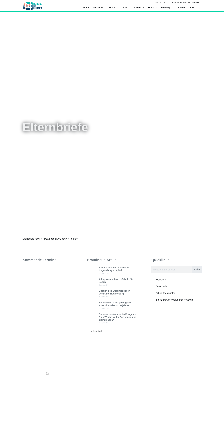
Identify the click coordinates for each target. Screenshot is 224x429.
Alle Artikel (96, 331)
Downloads (161, 286)
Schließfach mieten (165, 293)
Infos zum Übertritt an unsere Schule (174, 300)
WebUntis (161, 279)
